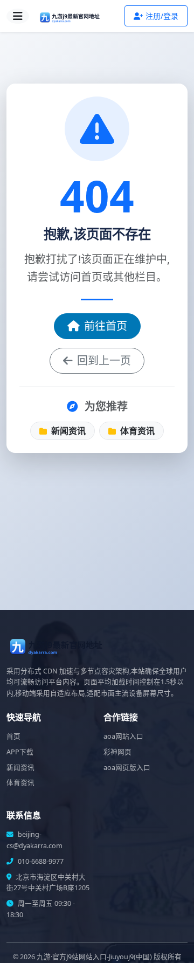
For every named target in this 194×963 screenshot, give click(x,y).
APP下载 (19, 751)
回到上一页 (104, 360)
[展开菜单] (17, 16)
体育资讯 (136, 431)
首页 (13, 736)
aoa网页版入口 (126, 767)
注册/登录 (162, 16)
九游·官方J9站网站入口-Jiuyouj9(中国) (94, 956)
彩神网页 (117, 751)
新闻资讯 (67, 431)
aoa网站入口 (123, 736)
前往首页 (105, 326)
